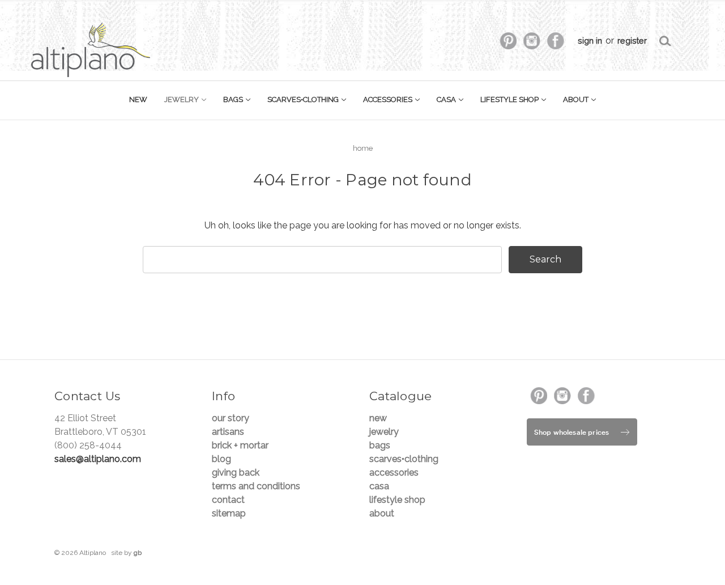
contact (228, 499)
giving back (235, 472)
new (138, 99)
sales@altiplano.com (97, 458)
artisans (228, 431)
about (576, 99)
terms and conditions (256, 486)
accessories (388, 99)
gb (138, 553)
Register (632, 40)
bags (234, 99)
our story (230, 418)
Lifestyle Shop (510, 99)
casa (447, 99)
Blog (221, 458)
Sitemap (229, 513)
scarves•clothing (303, 99)
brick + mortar (240, 445)
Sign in (590, 40)
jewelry (182, 99)
